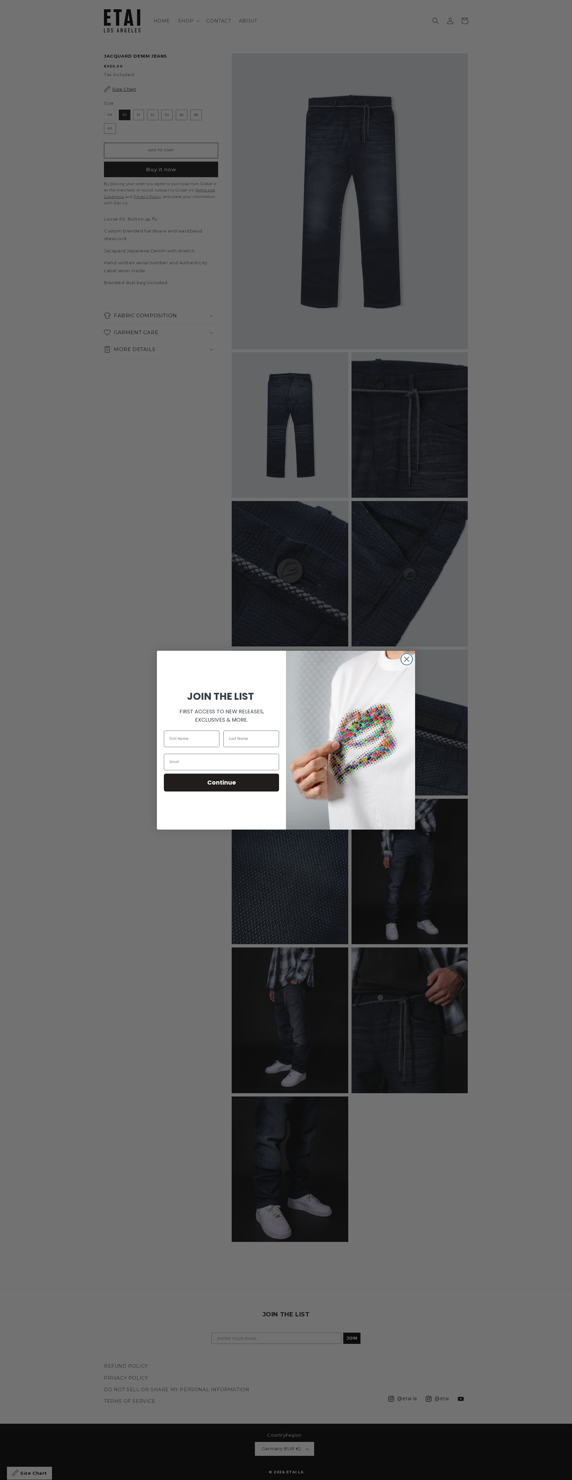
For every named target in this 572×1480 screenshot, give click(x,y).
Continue (221, 782)
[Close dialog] (406, 659)
